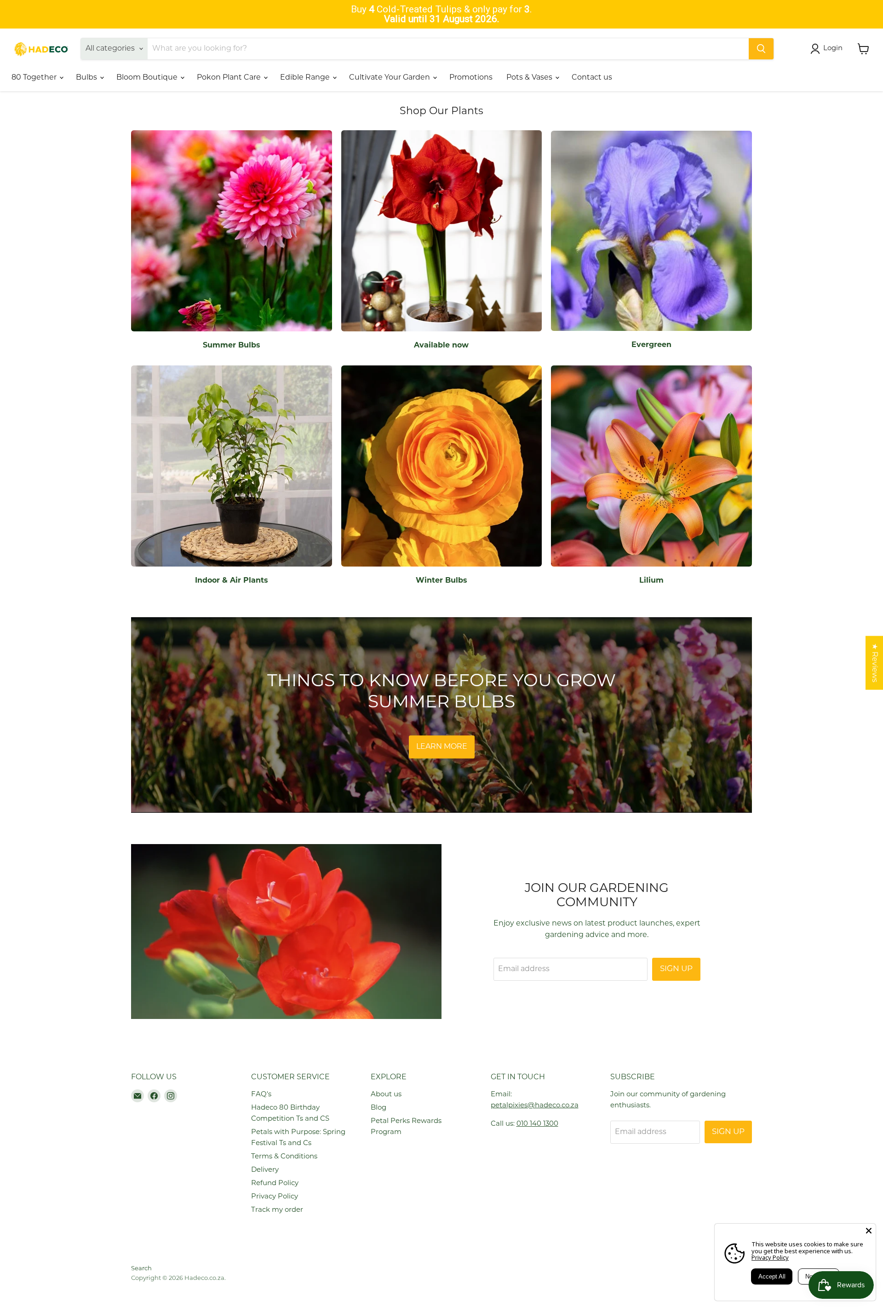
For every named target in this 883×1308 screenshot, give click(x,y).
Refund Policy (274, 1183)
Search (141, 1269)
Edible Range (306, 77)
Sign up (676, 969)
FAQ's (261, 1094)
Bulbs (87, 77)
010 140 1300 (537, 1124)
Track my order (277, 1210)
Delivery (265, 1170)
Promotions (471, 77)
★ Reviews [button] (874, 663)
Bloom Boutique (147, 77)
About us (386, 1094)
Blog (378, 1108)
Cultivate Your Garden (390, 77)
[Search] (761, 48)
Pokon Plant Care (230, 77)
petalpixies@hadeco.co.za (535, 1105)
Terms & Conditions (284, 1156)
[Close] (868, 1230)
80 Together (34, 77)
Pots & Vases (530, 77)
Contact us (592, 77)
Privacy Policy (274, 1196)
